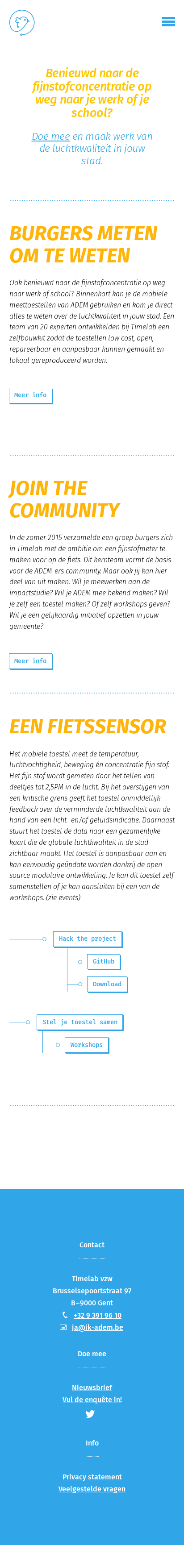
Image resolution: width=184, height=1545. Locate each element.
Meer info (30, 395)
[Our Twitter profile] (90, 1413)
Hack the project (87, 939)
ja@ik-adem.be (97, 1327)
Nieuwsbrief (92, 1387)
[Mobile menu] (168, 21)
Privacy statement (92, 1477)
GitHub (103, 961)
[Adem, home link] (22, 24)
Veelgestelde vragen (92, 1489)
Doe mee (51, 136)
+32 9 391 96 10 (97, 1315)
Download (107, 984)
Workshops (87, 1045)
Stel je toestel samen (79, 1022)
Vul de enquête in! (92, 1399)
